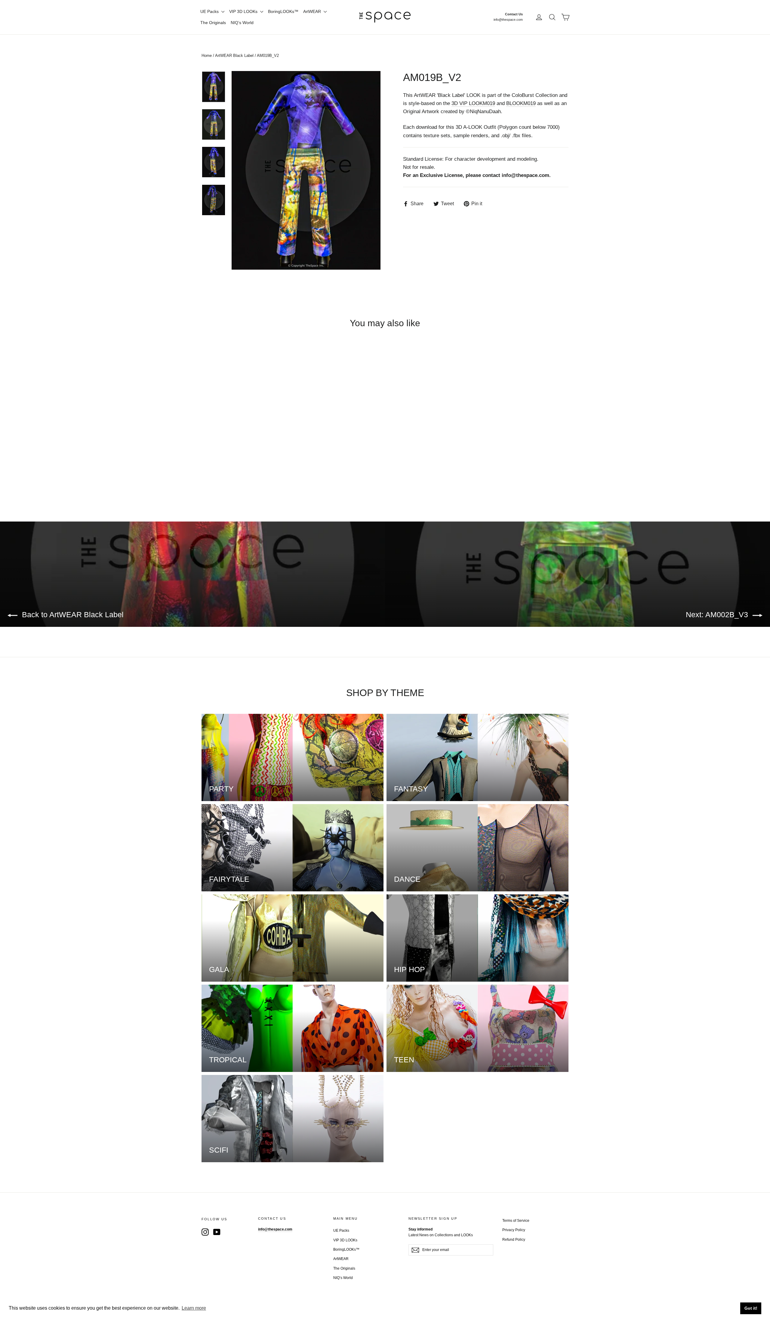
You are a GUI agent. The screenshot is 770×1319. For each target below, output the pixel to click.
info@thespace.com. (526, 175)
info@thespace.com (508, 19)
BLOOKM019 (521, 103)
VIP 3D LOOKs (244, 11)
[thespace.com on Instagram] (205, 1232)
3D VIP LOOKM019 (473, 103)
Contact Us (514, 14)
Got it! (750, 1308)
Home (207, 55)
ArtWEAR (312, 11)
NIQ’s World (242, 22)
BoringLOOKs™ (283, 11)
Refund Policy (513, 1239)
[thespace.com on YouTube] (216, 1232)
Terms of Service (515, 1220)
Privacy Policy (513, 1230)
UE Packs (210, 11)
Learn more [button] (194, 1308)
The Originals (213, 22)
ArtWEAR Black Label (234, 55)
